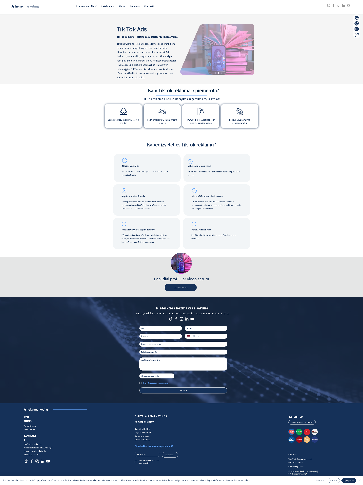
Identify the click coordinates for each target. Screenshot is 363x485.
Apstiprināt (349, 480)
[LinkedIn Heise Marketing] (187, 319)
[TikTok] (338, 5)
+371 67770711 (220, 313)
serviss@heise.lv (38, 451)
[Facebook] (333, 5)
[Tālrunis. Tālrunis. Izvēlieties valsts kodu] (189, 336)
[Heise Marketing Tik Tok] (170, 319)
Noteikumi (292, 454)
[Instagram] (328, 5)
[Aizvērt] (359, 480)
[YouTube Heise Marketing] (192, 319)
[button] (108, 6)
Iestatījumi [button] (320, 480)
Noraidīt (333, 480)
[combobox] (183, 352)
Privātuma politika (296, 466)
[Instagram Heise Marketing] (181, 319)
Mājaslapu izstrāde (143, 432)
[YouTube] (348, 5)
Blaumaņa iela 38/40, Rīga (41, 447)
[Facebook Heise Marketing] (176, 319)
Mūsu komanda (30, 429)
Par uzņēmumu (30, 426)
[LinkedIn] (343, 5)
